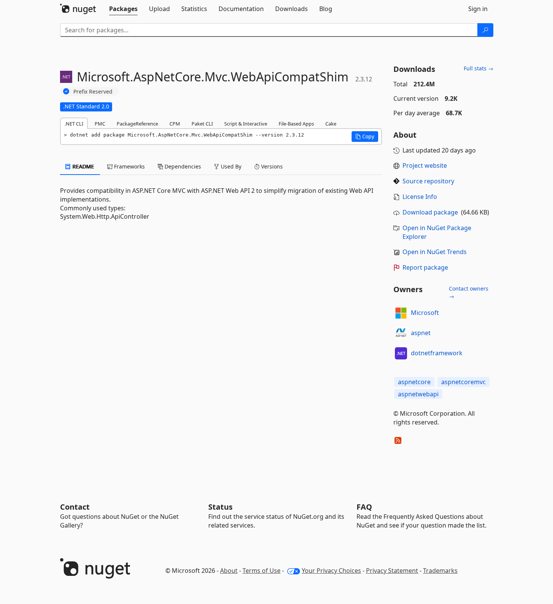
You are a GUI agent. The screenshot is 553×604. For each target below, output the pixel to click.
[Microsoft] (401, 313)
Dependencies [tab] (182, 166)
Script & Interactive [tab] (245, 123)
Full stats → (478, 68)
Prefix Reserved (93, 91)
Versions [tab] (271, 166)
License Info (419, 196)
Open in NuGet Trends (434, 252)
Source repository (428, 181)
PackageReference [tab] (137, 123)
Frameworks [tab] (129, 166)
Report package (425, 267)
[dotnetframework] (401, 353)
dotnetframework (437, 353)
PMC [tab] (100, 123)
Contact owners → (468, 292)
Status (220, 507)
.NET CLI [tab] (74, 123)
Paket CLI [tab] (202, 123)
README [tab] (82, 166)
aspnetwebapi (418, 394)
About (229, 570)
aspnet (421, 333)
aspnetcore (414, 382)
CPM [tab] (175, 123)
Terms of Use (261, 570)
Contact (75, 507)
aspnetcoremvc (463, 382)
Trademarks (440, 570)
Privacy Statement (392, 570)
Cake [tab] (330, 123)
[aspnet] (401, 333)
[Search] (485, 30)
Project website (424, 165)
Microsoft (425, 312)
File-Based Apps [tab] (296, 123)
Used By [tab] (230, 166)
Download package (430, 212)
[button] (365, 136)
